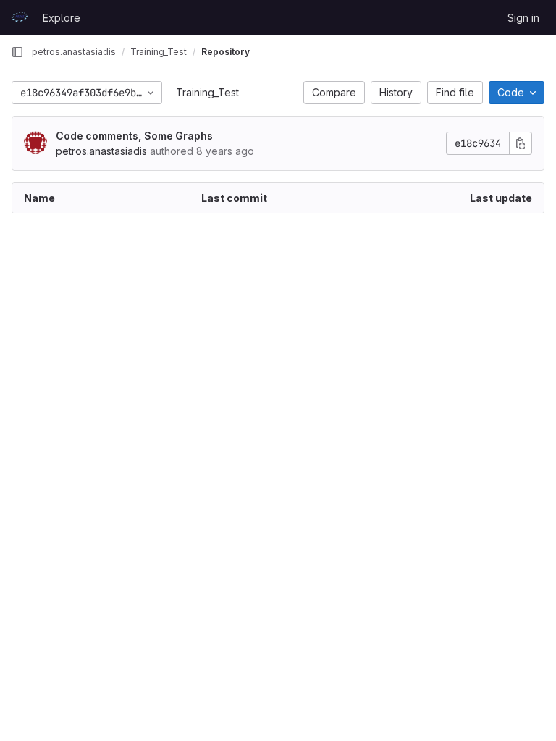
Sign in (523, 18)
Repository (225, 51)
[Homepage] (19, 17)
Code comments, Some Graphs (134, 136)
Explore (61, 18)
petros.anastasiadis (74, 51)
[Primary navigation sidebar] (17, 52)
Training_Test (207, 92)
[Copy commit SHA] (520, 143)
